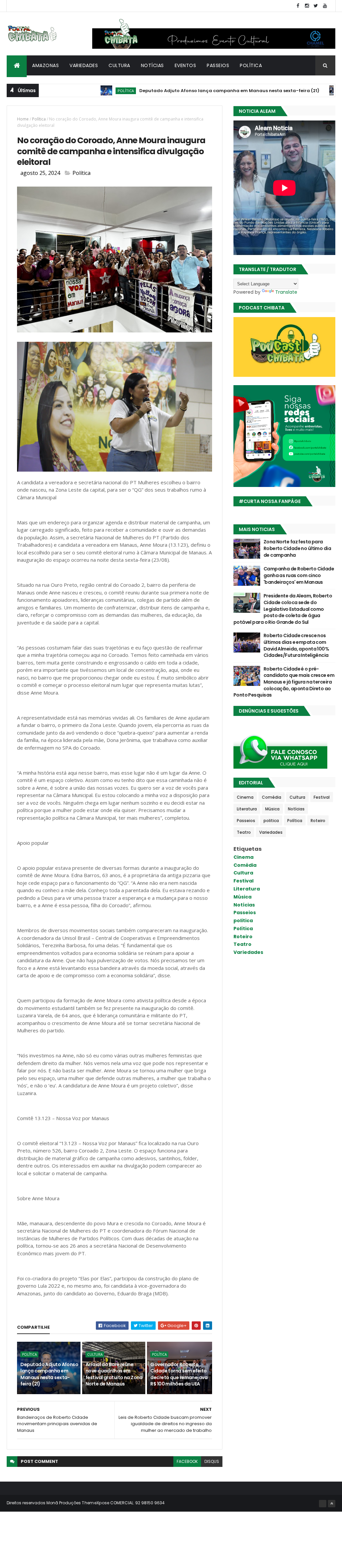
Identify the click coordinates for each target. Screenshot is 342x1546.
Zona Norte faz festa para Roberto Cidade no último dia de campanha (297, 548)
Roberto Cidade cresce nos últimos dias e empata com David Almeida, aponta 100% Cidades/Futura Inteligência (296, 645)
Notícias (152, 65)
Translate (286, 292)
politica (321, 90)
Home (23, 119)
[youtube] (325, 6)
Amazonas (45, 65)
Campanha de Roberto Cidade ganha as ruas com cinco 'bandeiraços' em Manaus (299, 575)
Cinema (245, 797)
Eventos (185, 65)
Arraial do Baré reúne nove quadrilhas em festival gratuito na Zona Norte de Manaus (114, 1374)
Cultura (119, 65)
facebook (187, 1461)
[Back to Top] (331, 1503)
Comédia (271, 797)
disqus (211, 1461)
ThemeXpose (95, 1503)
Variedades (83, 65)
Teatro (244, 832)
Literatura (247, 809)
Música (272, 809)
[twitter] (316, 6)
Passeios (218, 65)
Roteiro (318, 820)
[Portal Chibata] (322, 1503)
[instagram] (307, 6)
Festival (322, 797)
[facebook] (298, 6)
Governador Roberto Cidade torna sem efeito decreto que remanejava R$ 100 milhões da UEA (178, 1374)
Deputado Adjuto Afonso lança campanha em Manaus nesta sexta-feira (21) (196, 90)
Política (251, 65)
